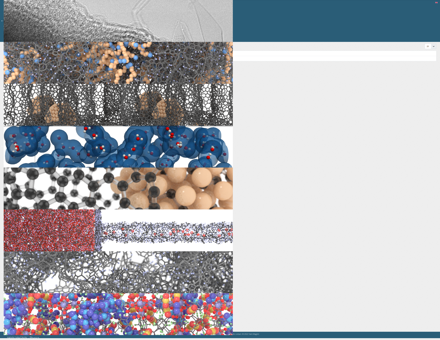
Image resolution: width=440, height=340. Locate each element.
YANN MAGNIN (17, 338)
